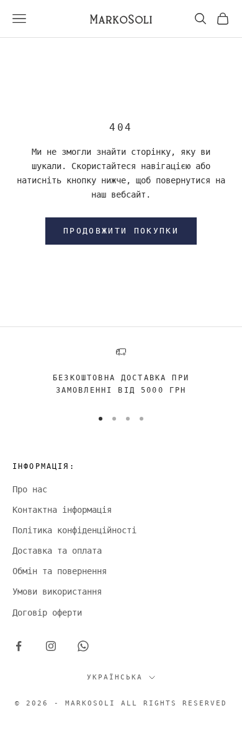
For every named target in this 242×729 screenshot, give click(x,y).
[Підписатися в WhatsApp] (83, 646)
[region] (121, 372)
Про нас (29, 489)
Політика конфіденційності (74, 530)
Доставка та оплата (57, 551)
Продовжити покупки (121, 230)
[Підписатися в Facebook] (18, 646)
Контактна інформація (62, 510)
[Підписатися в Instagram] (51, 646)
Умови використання (57, 591)
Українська (115, 677)
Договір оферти (47, 613)
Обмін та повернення (59, 571)
